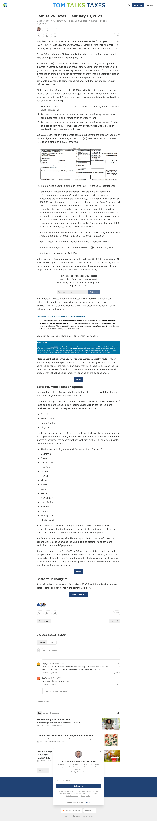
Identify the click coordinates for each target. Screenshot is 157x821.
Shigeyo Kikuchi (48, 663)
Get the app (89, 810)
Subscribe (138, 5)
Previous (45, 621)
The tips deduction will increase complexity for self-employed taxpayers (65, 739)
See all (41, 770)
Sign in (150, 5)
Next (113, 621)
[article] (78, 724)
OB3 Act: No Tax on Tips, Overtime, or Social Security (65, 735)
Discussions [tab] (54, 713)
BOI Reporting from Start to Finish (54, 719)
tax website (92, 336)
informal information (80, 392)
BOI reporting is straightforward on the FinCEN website (58, 723)
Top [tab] (39, 713)
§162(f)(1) (51, 63)
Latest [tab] (45, 713)
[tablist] (47, 642)
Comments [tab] (42, 642)
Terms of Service (92, 791)
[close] (100, 751)
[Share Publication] (128, 5)
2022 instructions (105, 186)
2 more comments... (44, 701)
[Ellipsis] (119, 663)
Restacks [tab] (52, 642)
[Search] (123, 5)
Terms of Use (70, 793)
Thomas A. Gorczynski (50, 28)
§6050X (77, 90)
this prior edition (47, 538)
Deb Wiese (46, 678)
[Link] (33, 387)
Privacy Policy (85, 796)
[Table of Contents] (2, 410)
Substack (67, 816)
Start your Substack (72, 810)
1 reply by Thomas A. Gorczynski (56, 691)
